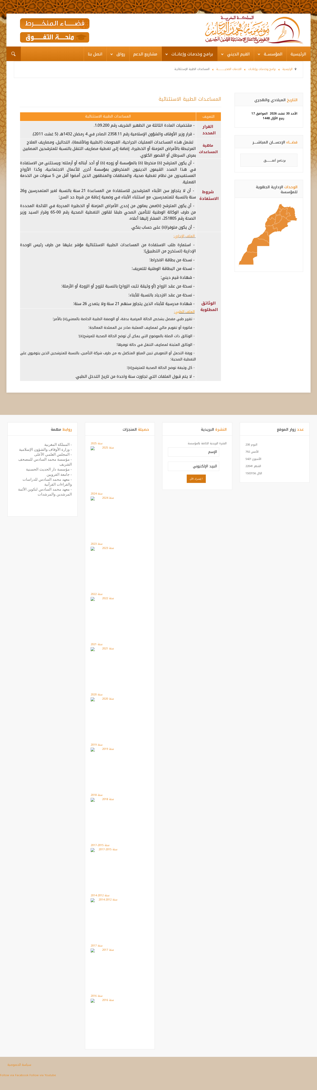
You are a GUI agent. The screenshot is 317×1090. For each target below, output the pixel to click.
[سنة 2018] (106, 799)
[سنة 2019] (106, 749)
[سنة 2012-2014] (106, 900)
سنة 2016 (97, 995)
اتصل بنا (95, 54)
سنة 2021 (97, 644)
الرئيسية (298, 54)
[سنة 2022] (106, 598)
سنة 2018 (97, 795)
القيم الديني (238, 54)
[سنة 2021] (106, 649)
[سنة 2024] (106, 498)
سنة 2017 (97, 945)
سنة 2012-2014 (100, 895)
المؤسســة (273, 54)
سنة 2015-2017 (100, 845)
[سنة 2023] (106, 548)
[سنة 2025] (106, 448)
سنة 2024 (97, 493)
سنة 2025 (97, 443)
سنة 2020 (97, 694)
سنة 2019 (97, 744)
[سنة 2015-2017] (106, 850)
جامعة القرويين (58, 474)
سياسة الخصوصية (19, 1065)
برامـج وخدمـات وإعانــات (192, 54)
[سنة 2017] (106, 950)
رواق (120, 54)
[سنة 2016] (106, 1000)
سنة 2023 (97, 543)
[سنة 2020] (106, 699)
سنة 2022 (97, 594)
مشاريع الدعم (145, 54)
